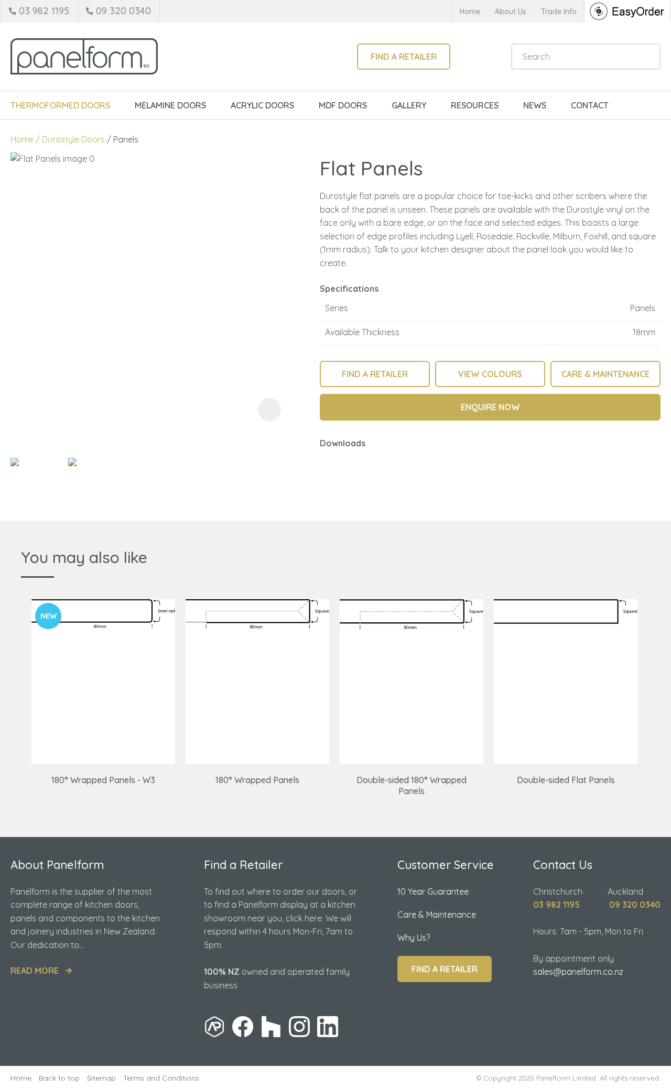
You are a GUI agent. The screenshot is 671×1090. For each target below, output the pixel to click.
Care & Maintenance (436, 914)
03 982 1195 (44, 11)
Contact (590, 105)
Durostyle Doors (73, 139)
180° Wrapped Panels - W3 (103, 780)
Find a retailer (404, 56)
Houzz (271, 1026)
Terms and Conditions (161, 1078)
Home (470, 11)
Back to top (59, 1078)
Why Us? (413, 937)
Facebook (242, 1026)
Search (648, 56)
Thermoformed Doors (60, 105)
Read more (34, 970)
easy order (627, 11)
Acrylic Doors (262, 105)
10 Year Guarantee (433, 891)
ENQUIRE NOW (490, 407)
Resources (475, 105)
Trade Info (559, 11)
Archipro (214, 1026)
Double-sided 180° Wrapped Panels (411, 785)
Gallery (409, 105)
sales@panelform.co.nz (578, 971)
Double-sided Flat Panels (566, 780)
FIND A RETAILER (375, 374)
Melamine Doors (170, 105)
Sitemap (101, 1078)
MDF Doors (343, 105)
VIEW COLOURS (490, 374)
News (534, 105)
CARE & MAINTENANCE (605, 374)
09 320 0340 (123, 11)
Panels (125, 139)
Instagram (299, 1026)
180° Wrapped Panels (257, 780)
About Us (510, 11)
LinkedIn (327, 1026)
